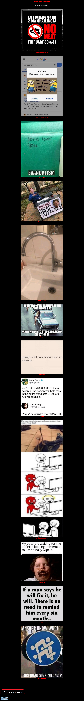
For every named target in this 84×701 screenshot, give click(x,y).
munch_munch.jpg (42, 678)
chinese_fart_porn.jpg (42, 117)
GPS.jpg (42, 337)
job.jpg (42, 416)
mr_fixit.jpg (42, 622)
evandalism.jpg (42, 177)
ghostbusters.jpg (42, 221)
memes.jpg (42, 582)
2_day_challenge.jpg (42, 52)
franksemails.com (42, 2)
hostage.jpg (42, 374)
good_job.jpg (42, 300)
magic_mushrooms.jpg (42, 538)
